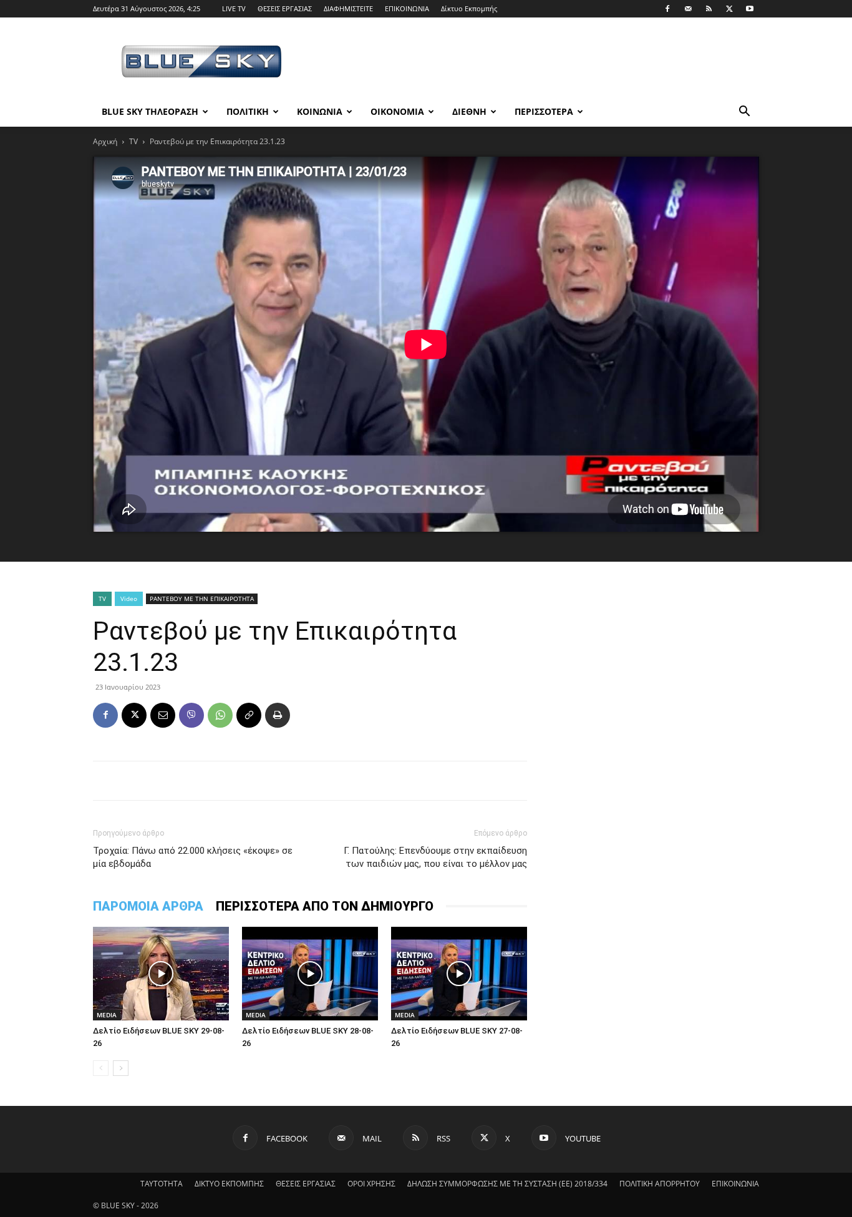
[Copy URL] (248, 715)
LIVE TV (234, 8)
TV (133, 141)
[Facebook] (667, 8)
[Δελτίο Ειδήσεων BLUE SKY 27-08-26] (459, 973)
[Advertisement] (532, 63)
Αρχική (105, 141)
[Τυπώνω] (277, 715)
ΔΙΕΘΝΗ (469, 111)
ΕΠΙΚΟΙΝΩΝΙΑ (407, 8)
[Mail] (688, 8)
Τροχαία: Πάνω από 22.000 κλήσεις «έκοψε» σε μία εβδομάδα (193, 857)
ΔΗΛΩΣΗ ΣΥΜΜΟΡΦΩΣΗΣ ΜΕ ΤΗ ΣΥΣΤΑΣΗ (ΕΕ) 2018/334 (507, 1183)
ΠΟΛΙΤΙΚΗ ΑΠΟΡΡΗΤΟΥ (659, 1183)
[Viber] (191, 715)
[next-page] (120, 1068)
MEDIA (107, 1014)
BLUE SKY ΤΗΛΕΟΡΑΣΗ (150, 111)
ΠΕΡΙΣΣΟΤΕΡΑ (544, 111)
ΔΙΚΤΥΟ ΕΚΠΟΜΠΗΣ (229, 1183)
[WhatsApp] (220, 715)
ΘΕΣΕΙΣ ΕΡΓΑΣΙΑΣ (285, 8)
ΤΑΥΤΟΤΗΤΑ (161, 1183)
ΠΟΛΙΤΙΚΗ (247, 111)
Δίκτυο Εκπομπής (469, 8)
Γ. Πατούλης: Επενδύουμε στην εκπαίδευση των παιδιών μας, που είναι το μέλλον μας (435, 857)
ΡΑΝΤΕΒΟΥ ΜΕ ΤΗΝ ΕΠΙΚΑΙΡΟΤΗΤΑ (202, 598)
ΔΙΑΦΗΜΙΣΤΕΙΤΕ (348, 8)
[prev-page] (101, 1068)
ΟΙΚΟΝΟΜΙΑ (397, 111)
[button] (744, 113)
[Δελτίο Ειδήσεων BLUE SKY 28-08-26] (310, 973)
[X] (729, 8)
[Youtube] (749, 8)
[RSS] (708, 8)
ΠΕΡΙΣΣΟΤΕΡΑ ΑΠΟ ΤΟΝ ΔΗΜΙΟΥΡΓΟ (324, 906)
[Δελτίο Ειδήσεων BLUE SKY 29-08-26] (161, 973)
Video (128, 598)
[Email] (162, 715)
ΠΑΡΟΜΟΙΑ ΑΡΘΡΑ (148, 906)
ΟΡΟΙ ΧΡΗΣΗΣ (371, 1183)
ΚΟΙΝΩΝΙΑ (319, 111)
